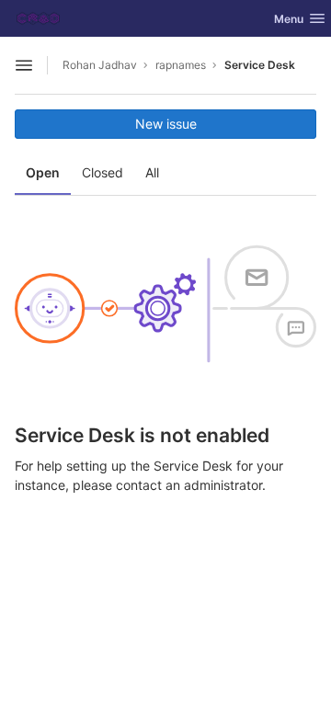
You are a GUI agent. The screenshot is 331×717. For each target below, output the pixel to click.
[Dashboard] (38, 18)
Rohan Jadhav (100, 65)
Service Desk (259, 65)
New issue (166, 123)
